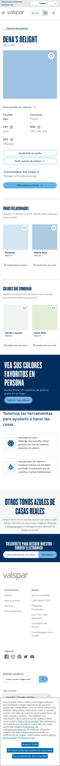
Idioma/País (10, 690)
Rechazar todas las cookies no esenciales (30, 750)
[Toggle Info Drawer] (34, 107)
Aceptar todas (30, 744)
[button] (3, 13)
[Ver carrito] (54, 13)
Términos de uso (27, 737)
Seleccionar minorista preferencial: (12, 3)
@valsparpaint (14, 526)
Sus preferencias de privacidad (30, 756)
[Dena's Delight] (51, 56)
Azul (5, 118)
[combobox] (36, 12)
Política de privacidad (28, 721)
